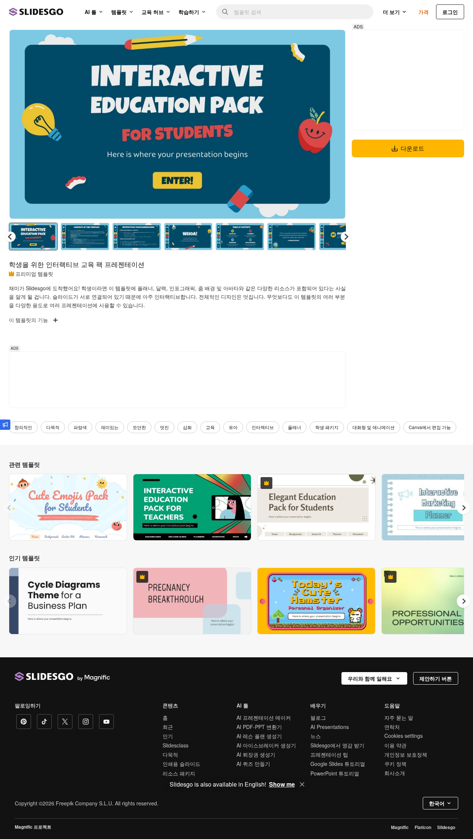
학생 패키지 (326, 427)
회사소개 (394, 773)
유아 (233, 427)
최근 (168, 727)
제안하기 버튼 (435, 678)
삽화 (187, 427)
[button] (345, 237)
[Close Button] (302, 784)
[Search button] (225, 11)
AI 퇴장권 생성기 (255, 754)
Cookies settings (403, 736)
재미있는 (110, 427)
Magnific (400, 827)
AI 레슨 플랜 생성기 (259, 736)
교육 (210, 427)
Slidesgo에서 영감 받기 (337, 745)
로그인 (450, 12)
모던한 (139, 427)
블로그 (318, 717)
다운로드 (412, 148)
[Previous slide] (9, 507)
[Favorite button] (313, 41)
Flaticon (423, 827)
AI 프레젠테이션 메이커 (263, 717)
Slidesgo (446, 827)
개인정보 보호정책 (405, 754)
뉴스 (315, 736)
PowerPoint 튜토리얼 (334, 773)
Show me (282, 784)
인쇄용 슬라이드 (181, 764)
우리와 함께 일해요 (370, 678)
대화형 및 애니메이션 (374, 427)
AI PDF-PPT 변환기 (259, 727)
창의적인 (23, 427)
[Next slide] (334, 124)
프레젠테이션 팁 (329, 754)
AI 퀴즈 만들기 (253, 764)
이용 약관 (395, 745)
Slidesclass (175, 745)
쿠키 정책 (395, 764)
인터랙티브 (263, 427)
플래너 (294, 427)
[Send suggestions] (5, 425)
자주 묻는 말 (398, 717)
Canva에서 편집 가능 (430, 427)
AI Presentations (329, 727)
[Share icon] (333, 41)
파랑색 (80, 427)
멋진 (164, 427)
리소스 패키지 (179, 773)
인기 (168, 736)
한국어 (437, 803)
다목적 (52, 427)
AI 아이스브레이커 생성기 (266, 745)
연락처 (392, 727)
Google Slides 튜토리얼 (337, 764)
